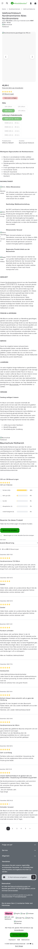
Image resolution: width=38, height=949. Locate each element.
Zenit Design (19, 946)
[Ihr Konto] (31, 3)
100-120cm (9, 107)
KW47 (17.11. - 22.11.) (13, 119)
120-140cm (23, 107)
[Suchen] (7, 3)
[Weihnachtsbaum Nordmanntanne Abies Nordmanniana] (19, 57)
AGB (22, 888)
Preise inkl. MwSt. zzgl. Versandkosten (12, 88)
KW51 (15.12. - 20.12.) (13, 135)
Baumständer (14, 384)
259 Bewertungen (8, 94)
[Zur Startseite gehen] (19, 3)
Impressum (12, 940)
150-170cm (10, 111)
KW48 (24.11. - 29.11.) (13, 123)
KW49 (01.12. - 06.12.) (13, 127)
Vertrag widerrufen (19, 935)
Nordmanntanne (11, 282)
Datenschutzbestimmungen (19, 886)
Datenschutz (25, 940)
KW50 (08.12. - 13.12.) (13, 131)
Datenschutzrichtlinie (7, 896)
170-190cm (23, 111)
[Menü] (3, 3)
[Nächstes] (32, 57)
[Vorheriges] (6, 57)
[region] (19, 57)
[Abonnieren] (33, 877)
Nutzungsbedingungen (20, 896)
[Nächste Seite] (30, 828)
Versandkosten (19, 930)
